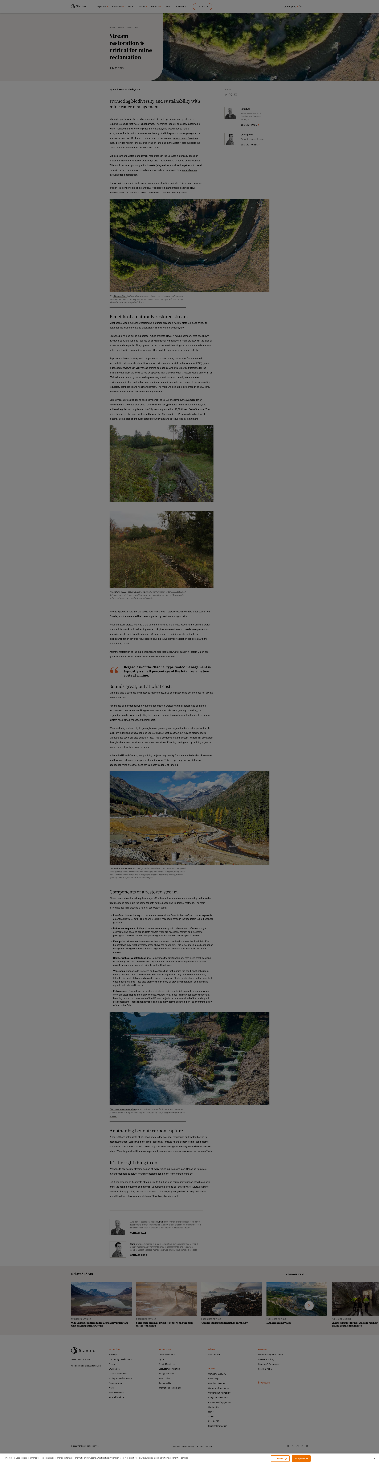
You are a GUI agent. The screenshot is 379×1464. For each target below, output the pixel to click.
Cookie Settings (280, 1458)
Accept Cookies (301, 1458)
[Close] (374, 1458)
